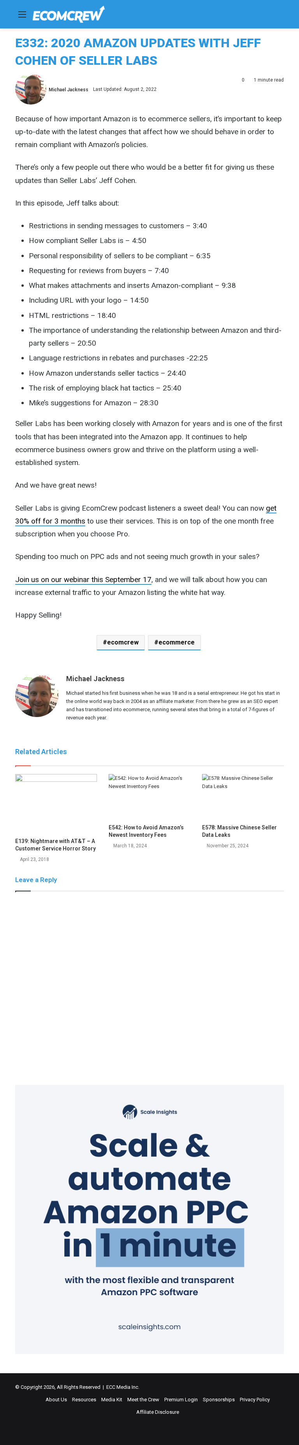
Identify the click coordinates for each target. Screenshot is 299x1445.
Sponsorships (219, 1399)
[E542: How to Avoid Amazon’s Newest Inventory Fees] (149, 797)
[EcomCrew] (69, 14)
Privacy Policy (255, 1399)
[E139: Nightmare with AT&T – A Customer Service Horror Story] (56, 804)
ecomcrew (123, 642)
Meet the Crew (143, 1399)
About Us (56, 1399)
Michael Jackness (68, 89)
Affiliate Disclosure (157, 1412)
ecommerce (176, 642)
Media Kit (111, 1399)
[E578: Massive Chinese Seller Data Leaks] (243, 797)
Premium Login (181, 1399)
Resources (84, 1399)
